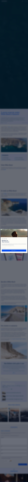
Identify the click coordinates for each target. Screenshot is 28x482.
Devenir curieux (13, 250)
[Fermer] (26, 230)
